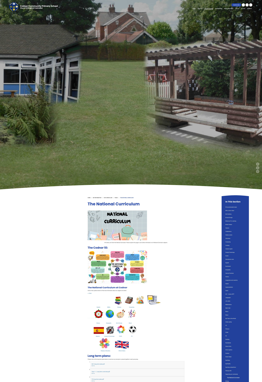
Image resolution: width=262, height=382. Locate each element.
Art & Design (119, 323)
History (98, 323)
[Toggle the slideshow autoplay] (257, 171)
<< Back (89, 293)
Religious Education (105, 350)
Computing (131, 307)
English (98, 307)
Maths (108, 307)
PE (132, 336)
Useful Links (236, 5)
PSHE (120, 336)
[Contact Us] (243, 4)
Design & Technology (109, 336)
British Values (122, 350)
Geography (108, 323)
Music (130, 323)
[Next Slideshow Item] (257, 164)
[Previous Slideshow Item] (257, 167)
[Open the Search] (250, 4)
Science (119, 307)
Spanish (98, 336)
